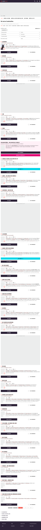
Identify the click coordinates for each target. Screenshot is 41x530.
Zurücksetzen (37, 28)
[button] (32, 52)
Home (2, 15)
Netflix (7, 25)
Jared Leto (18, 241)
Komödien (18, 25)
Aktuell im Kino (7, 18)
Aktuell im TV (32, 18)
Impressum (4, 523)
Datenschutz (22, 523)
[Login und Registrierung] (37, 1)
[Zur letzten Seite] (30, 508)
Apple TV (10, 25)
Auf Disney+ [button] (20, 169)
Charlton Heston (20, 270)
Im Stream (26, 18)
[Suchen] (35, 1)
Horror (21, 25)
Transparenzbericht (33, 523)
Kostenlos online (26, 25)
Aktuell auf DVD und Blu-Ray (17, 18)
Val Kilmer (13, 239)
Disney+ (4, 25)
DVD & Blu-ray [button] (9, 405)
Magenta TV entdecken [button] (20, 155)
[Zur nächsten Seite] (25, 508)
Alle (2, 18)
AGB (12, 523)
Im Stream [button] (9, 52)
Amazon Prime (14, 25)
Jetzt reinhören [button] (20, 152)
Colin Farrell (27, 239)
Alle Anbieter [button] (9, 172)
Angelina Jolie (32, 240)
